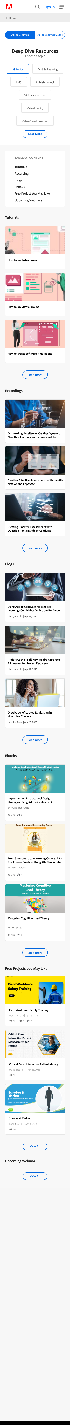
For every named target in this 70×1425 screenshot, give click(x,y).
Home (12, 18)
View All (35, 1146)
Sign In (49, 6)
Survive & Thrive (19, 1118)
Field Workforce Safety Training (29, 1010)
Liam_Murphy (16, 1015)
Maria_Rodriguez (18, 1069)
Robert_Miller (16, 1123)
